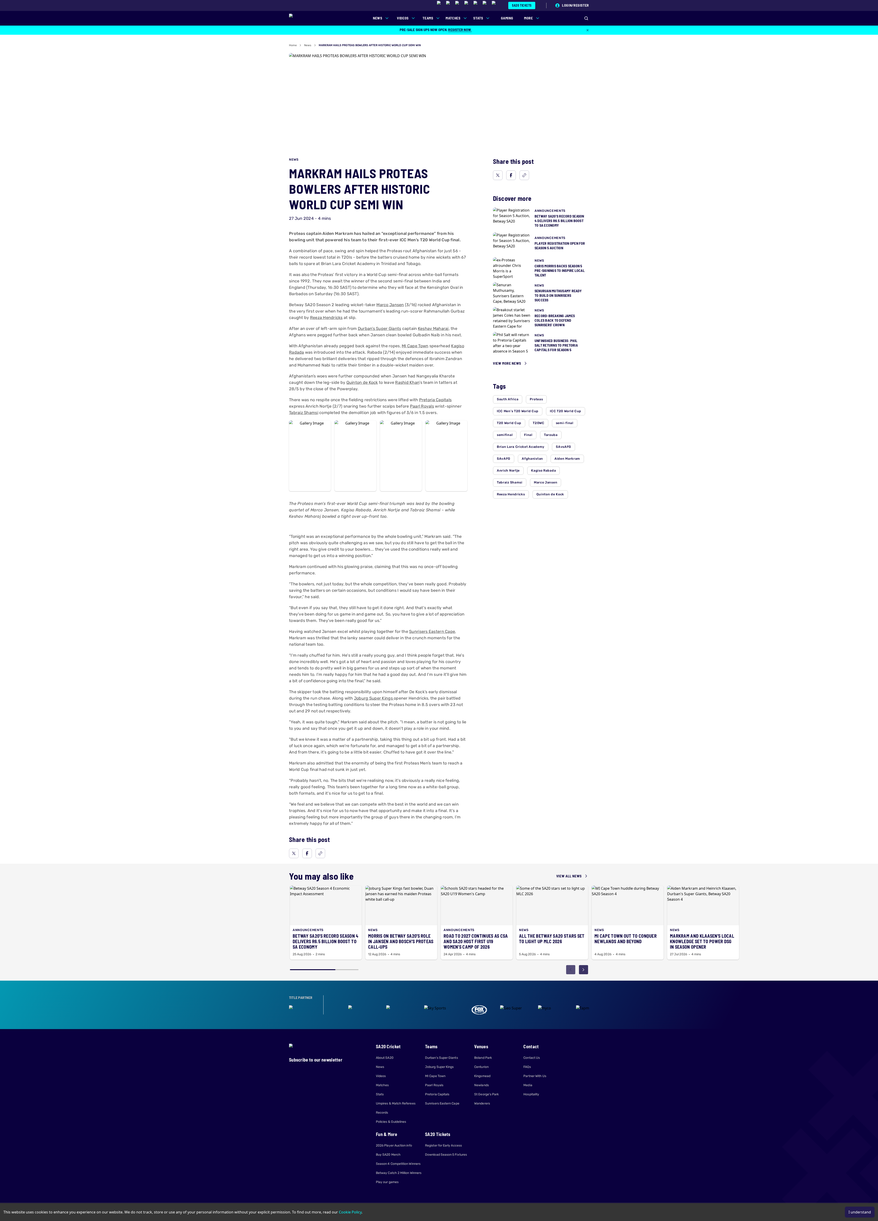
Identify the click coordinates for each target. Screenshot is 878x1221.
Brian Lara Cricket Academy (520, 447)
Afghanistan (532, 459)
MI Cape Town (415, 345)
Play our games (387, 1182)
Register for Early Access (443, 1145)
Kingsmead (482, 1076)
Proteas (536, 399)
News (307, 45)
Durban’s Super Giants (379, 328)
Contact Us (531, 1058)
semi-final (564, 423)
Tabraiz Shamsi (303, 412)
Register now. (460, 29)
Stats (380, 1094)
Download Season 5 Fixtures (446, 1155)
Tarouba (551, 435)
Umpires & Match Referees (395, 1103)
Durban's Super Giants (441, 1058)
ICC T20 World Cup (565, 411)
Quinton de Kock (362, 382)
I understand (860, 1212)
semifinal (505, 435)
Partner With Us (534, 1076)
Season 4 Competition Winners (398, 1164)
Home (293, 45)
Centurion (481, 1067)
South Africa (507, 399)
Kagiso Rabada (543, 470)
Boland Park (483, 1058)
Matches (382, 1085)
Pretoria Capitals (435, 399)
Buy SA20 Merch (388, 1155)
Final (528, 435)
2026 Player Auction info (394, 1145)
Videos (381, 1076)
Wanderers (482, 1103)
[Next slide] (583, 969)
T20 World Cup (509, 423)
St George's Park (486, 1094)
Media (527, 1085)
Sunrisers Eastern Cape (432, 631)
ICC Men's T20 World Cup (517, 411)
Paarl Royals (422, 406)
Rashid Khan (407, 382)
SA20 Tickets (522, 5)
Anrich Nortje (508, 470)
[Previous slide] (570, 969)
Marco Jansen (390, 304)
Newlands (481, 1085)
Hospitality (531, 1094)
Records (382, 1113)
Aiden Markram (567, 459)
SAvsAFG (563, 447)
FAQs (527, 1067)
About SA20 (384, 1058)
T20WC (538, 423)
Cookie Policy (350, 1212)
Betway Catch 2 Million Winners (398, 1173)
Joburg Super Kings (374, 698)
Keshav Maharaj (433, 328)
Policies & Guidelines (391, 1122)
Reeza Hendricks (326, 317)
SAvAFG (503, 459)
